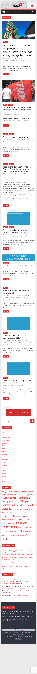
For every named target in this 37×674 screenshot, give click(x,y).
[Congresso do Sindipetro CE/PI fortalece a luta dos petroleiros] (18, 81)
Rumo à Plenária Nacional (20, 595)
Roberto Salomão (21, 58)
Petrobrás (5, 62)
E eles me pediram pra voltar (16, 137)
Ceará (4, 114)
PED (20, 527)
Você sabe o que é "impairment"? (18, 380)
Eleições (15, 268)
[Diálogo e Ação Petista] (18, 2)
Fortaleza (14, 513)
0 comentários (25, 112)
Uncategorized (6, 479)
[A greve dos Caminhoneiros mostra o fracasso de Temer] (18, 213)
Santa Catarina (22, 535)
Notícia (5, 42)
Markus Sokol (6, 520)
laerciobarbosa (23, 295)
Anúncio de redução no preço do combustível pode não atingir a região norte (18, 50)
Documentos (5, 440)
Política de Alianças (14, 531)
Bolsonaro (10, 495)
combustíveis (21, 60)
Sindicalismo (15, 114)
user (17, 112)
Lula (23, 342)
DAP (17, 297)
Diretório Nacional (14, 501)
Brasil (13, 385)
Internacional (6, 457)
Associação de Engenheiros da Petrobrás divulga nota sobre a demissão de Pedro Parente (17, 169)
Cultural (4, 435)
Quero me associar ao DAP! (18, 412)
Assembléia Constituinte (23, 492)
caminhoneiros (8, 141)
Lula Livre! (22, 141)
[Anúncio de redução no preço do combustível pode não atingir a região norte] (18, 22)
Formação (4, 454)
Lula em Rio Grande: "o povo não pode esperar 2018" (18, 336)
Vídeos (11, 227)
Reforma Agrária (27, 531)
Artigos (5, 134)
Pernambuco (26, 527)
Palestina (7, 523)
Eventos (4, 451)
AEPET (6, 176)
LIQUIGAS (27, 176)
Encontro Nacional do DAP (26, 509)
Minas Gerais (23, 519)
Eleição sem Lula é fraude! (21, 505)
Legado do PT (6, 459)
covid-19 (19, 498)
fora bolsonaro (7, 513)
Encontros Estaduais (23, 297)
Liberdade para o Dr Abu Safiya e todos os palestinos (17, 554)
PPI (9, 62)
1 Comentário (29, 234)
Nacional (4, 468)
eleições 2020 (15, 509)
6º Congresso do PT (7, 492)
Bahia (13, 297)
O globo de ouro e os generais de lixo (24, 579)
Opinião (11, 164)
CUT (17, 385)
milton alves (14, 520)
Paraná (12, 523)
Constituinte (15, 342)
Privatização (12, 178)
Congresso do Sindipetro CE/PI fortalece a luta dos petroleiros (17, 108)
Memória (4, 465)
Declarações (5, 437)
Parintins (27, 60)
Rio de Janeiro (14, 535)
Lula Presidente (21, 268)
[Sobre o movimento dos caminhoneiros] (18, 256)
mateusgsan (20, 139)
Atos (33, 492)
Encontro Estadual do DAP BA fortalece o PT (16, 291)
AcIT (13, 492)
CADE (9, 176)
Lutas (5, 104)
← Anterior (7, 407)
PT (9, 300)
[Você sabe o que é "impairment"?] (18, 363)
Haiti (27, 512)
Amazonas (14, 60)
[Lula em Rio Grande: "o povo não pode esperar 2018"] (18, 318)
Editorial (4, 443)
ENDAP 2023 (5, 448)
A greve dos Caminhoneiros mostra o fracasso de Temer (15, 231)
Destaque (21, 176)
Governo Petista (20, 513)
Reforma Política (6, 535)
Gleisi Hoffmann (17, 237)
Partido (4, 476)
